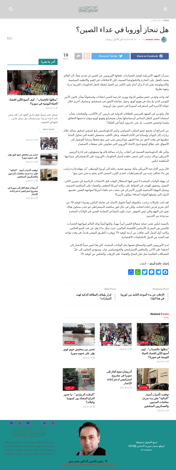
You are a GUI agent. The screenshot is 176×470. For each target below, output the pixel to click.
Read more (48, 129)
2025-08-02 (124, 388)
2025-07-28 (87, 407)
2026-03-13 (162, 362)
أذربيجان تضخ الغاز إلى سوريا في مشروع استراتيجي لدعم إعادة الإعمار (23, 190)
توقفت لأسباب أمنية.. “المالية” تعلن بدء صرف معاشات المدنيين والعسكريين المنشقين (23, 173)
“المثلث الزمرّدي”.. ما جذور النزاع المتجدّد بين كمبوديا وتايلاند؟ (79, 398)
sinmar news (153, 39)
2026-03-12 (162, 411)
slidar (143, 388)
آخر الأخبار (155, 20)
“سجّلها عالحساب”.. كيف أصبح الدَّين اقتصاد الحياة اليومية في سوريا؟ (155, 353)
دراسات (108, 39)
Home (166, 20)
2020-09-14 (130, 39)
